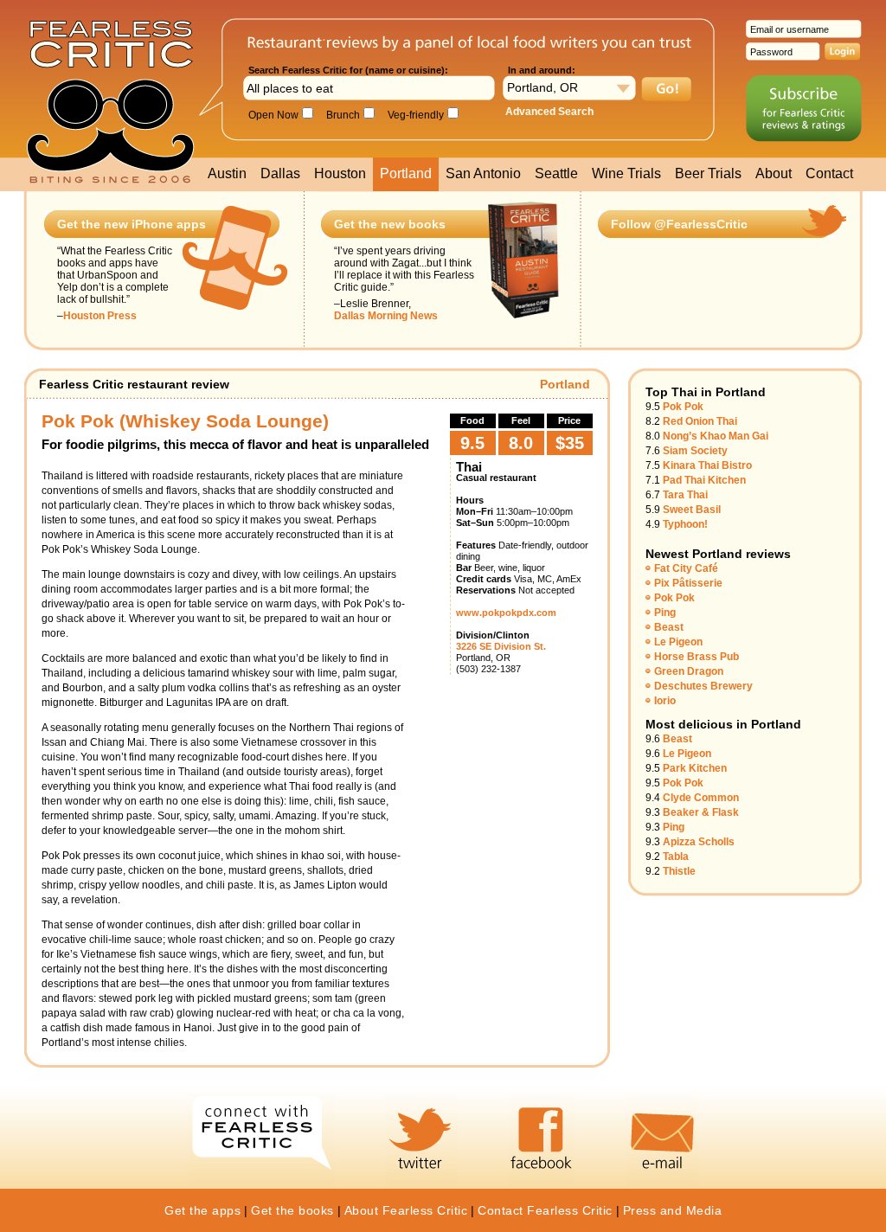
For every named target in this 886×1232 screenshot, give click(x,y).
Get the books (292, 1210)
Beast (669, 627)
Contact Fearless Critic (545, 1210)
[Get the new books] (523, 317)
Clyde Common (701, 798)
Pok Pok (683, 407)
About (773, 173)
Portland (406, 173)
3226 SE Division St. (501, 646)
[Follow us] (823, 234)
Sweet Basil (692, 510)
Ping (665, 612)
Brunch (339, 115)
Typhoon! (685, 524)
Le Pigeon (678, 642)
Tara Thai (685, 495)
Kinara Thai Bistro (707, 465)
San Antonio (483, 173)
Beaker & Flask (701, 812)
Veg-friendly (412, 115)
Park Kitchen (695, 768)
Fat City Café (686, 568)
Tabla (676, 856)
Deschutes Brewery (703, 686)
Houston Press (100, 316)
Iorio (665, 701)
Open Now (271, 115)
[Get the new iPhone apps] (235, 308)
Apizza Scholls (699, 842)
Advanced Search (549, 112)
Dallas (280, 173)
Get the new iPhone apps (131, 224)
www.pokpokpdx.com (506, 612)
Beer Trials (708, 173)
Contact (829, 173)
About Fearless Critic (406, 1210)
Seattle (556, 173)
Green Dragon (688, 671)
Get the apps (202, 1210)
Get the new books (390, 224)
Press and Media (672, 1210)
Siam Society (695, 451)
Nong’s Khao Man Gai (715, 436)
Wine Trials (626, 173)
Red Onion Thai (700, 421)
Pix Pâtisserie (688, 583)
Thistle (679, 871)
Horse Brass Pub (696, 657)
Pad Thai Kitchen (704, 480)
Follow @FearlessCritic (679, 224)
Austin (227, 173)
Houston (340, 173)
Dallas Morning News (386, 316)
